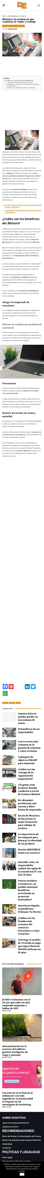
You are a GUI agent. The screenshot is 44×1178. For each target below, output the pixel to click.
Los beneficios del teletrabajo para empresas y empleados (23, 211)
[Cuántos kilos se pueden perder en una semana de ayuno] (9, 717)
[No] (41, 1170)
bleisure (5, 703)
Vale (22, 1174)
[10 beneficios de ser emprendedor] (9, 732)
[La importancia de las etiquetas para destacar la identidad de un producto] (9, 837)
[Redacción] (3, 29)
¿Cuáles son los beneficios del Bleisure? (19, 81)
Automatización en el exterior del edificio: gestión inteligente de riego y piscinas (15, 1050)
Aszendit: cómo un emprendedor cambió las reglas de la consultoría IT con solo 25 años (29, 868)
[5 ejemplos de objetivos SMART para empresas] (9, 760)
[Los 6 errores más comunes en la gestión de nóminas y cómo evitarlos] (9, 745)
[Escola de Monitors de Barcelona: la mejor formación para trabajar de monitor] (9, 819)
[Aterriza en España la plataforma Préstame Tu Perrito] (9, 909)
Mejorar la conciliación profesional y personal (23, 84)
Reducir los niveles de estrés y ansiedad (21, 88)
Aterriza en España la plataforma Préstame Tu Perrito (29, 908)
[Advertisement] (22, 107)
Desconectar (12, 86)
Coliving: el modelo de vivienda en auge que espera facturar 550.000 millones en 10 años (29, 946)
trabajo (12, 703)
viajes (18, 703)
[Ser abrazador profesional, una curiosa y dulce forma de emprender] (9, 803)
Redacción (12, 29)
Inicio (4, 16)
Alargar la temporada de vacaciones (20, 82)
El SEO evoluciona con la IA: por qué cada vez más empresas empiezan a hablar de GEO (16, 1004)
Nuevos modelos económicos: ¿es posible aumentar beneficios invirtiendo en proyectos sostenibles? (28, 890)
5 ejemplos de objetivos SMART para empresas (27, 760)
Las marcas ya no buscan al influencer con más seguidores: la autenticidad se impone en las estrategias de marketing (17, 1098)
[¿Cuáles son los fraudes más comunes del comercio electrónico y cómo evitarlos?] (9, 921)
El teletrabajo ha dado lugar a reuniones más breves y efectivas (23, 206)
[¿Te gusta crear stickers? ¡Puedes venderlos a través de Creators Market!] (9, 788)
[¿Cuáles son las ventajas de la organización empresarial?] (9, 773)
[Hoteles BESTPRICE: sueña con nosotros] (9, 853)
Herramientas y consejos (17, 16)
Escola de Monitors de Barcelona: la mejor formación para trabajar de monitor (29, 822)
